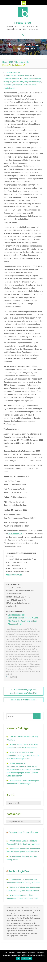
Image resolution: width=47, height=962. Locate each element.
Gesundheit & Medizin (11, 79)
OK (18, 958)
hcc (11, 82)
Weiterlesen (26, 958)
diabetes (32, 79)
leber (25, 82)
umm (13, 88)
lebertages (17, 85)
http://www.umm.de (14, 575)
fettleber (38, 79)
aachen (25, 79)
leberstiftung (8, 85)
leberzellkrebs (26, 85)
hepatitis (16, 82)
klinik (21, 82)
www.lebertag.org (15, 534)
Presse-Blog (22, 22)
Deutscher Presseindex (23, 832)
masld (34, 85)
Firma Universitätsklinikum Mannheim (18, 75)
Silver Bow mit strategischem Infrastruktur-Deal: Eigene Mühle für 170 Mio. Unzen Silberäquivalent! (23, 755)
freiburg (6, 82)
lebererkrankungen (34, 82)
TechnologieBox (19, 871)
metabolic (7, 88)
